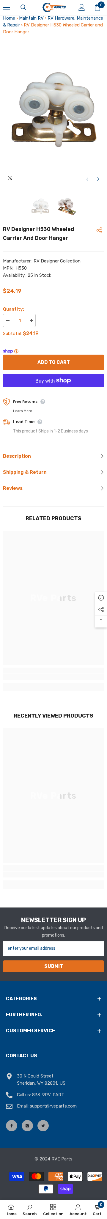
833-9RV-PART (48, 1094)
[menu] (6, 7)
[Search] (23, 7)
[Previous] (87, 179)
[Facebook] (11, 1125)
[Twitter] (43, 1125)
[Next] (98, 179)
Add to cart (53, 362)
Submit (53, 966)
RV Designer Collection (57, 261)
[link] (53, 677)
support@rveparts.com (53, 1106)
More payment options (53, 390)
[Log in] (81, 7)
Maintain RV (31, 18)
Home (9, 18)
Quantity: (13, 309)
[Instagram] (27, 1125)
